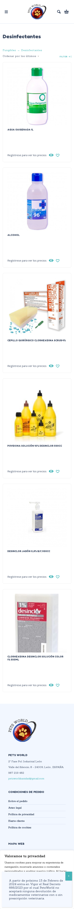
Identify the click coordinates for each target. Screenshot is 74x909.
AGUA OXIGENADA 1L (20, 129)
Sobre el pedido (17, 801)
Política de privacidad (21, 814)
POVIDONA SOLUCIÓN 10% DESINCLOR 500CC (34, 445)
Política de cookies (19, 827)
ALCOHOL (13, 235)
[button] (6, 11)
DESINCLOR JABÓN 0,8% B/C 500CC (28, 551)
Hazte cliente (16, 820)
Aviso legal (15, 807)
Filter (64, 57)
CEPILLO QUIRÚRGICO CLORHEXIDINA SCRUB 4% (36, 340)
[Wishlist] (57, 155)
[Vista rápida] (51, 155)
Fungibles (9, 50)
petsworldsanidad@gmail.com (26, 778)
